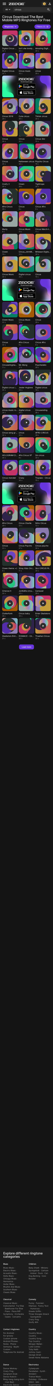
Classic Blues (9, 1292)
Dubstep (33, 1379)
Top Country (34, 1341)
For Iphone (8, 1336)
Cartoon (45, 1270)
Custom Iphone (10, 1338)
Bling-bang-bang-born (13, 1379)
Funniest (40, 1303)
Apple (16, 1346)
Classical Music (10, 1303)
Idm (37, 1382)
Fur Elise (20, 1306)
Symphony (8, 1314)
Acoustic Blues (10, 1273)
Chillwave (42, 1379)
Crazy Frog (34, 1319)
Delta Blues (8, 1276)
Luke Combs (34, 1346)
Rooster (32, 1278)
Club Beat (9, 1382)
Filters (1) (41, 26)
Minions (44, 1268)
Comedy (32, 1299)
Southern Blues (10, 1289)
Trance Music (35, 1376)
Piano (7, 1311)
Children (32, 1264)
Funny (31, 1303)
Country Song (35, 1338)
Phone (13, 1344)
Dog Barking (34, 1276)
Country (32, 1329)
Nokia (6, 1344)
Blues (5, 1264)
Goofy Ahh (33, 1322)
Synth (42, 1371)
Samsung (7, 1346)
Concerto (16, 1317)
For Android (8, 1333)
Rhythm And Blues (11, 1287)
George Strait (35, 1355)
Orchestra (19, 1314)
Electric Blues (9, 1270)
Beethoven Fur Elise (14, 1308)
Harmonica (8, 1281)
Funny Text (43, 1306)
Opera (8, 1317)
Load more (26, 647)
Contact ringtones (11, 1329)
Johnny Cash (35, 1352)
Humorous (35, 1308)
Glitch (31, 1382)
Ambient (32, 1374)
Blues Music (8, 1268)
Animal (33, 1273)
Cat (46, 1273)
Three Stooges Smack (39, 1314)
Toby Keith (33, 1349)
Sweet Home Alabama (39, 1357)
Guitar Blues (8, 1284)
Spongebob (34, 1270)
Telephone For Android (13, 1352)
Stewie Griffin (35, 1311)
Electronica (34, 1364)
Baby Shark (34, 1268)
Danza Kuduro (9, 1376)
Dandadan (33, 1371)
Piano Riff (16, 1311)
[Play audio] (10, 38)
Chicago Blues (9, 1278)
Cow (44, 1276)
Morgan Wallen (35, 1344)
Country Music (35, 1333)
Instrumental (9, 1306)
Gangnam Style (10, 1374)
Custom (6, 1349)
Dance (6, 1364)
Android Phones (10, 1341)
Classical (7, 1299)
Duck (40, 1273)
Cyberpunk (34, 1368)
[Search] (48, 9)
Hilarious (32, 1306)
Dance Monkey (10, 1368)
